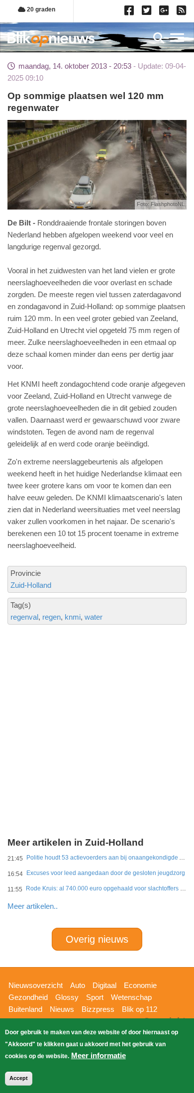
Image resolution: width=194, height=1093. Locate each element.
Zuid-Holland (30, 585)
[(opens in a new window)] (130, 12)
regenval (24, 617)
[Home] (51, 39)
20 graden (40, 9)
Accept (18, 1078)
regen (51, 617)
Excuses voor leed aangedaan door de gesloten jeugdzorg (105, 873)
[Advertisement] (97, 693)
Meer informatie (98, 1055)
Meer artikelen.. (32, 906)
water (93, 617)
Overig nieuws (97, 939)
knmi (73, 617)
